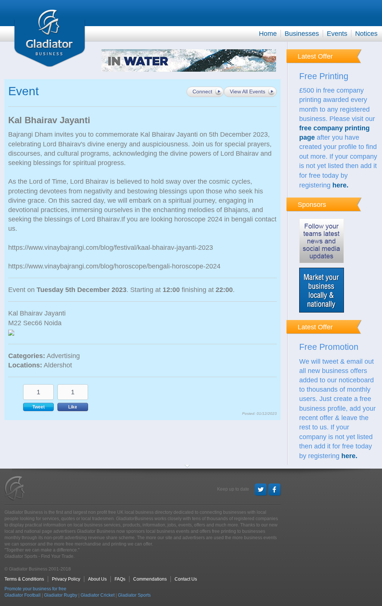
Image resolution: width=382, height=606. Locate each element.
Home (268, 33)
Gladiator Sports (134, 595)
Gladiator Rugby (60, 595)
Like (72, 407)
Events (337, 33)
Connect (202, 91)
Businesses (302, 33)
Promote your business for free (35, 588)
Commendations (150, 579)
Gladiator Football (22, 595)
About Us (97, 579)
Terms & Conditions (24, 579)
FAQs (120, 579)
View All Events (247, 91)
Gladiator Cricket (98, 595)
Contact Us (186, 579)
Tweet (38, 407)
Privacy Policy (66, 579)
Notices (366, 33)
